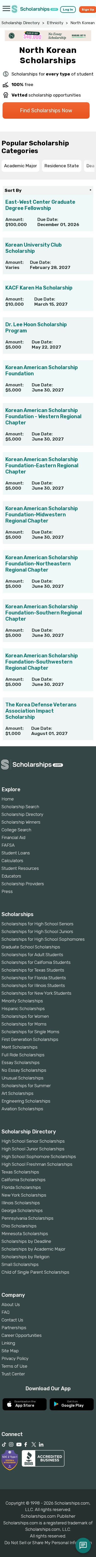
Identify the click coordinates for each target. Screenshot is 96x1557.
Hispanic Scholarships (23, 1008)
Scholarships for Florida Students (34, 977)
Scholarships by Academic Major (33, 1249)
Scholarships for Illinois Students (33, 985)
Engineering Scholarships (26, 1101)
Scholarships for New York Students (36, 993)
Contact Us (12, 1319)
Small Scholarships (20, 1264)
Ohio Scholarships (19, 1225)
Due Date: (47, 219)
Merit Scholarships (20, 1047)
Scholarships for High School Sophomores (43, 939)
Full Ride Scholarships (23, 1054)
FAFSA (8, 845)
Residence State (62, 165)
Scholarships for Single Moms (30, 1031)
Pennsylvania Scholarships (28, 1218)
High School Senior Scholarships (33, 1141)
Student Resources (20, 868)
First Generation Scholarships (30, 1039)
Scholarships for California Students (36, 962)
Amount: (14, 219)
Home (8, 798)
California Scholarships (24, 1179)
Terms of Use (14, 1366)
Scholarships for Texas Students (33, 970)
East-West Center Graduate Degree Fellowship (40, 205)
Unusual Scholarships (23, 1077)
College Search (16, 829)
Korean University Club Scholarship (33, 248)
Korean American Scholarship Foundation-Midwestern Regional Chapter (41, 514)
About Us (11, 1304)
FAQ (5, 1312)
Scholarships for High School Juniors (37, 931)
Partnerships (14, 1327)
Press (7, 891)
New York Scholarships (24, 1195)
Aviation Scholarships (22, 1108)
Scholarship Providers (23, 883)
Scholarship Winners (21, 822)
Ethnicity (55, 23)
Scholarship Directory (21, 23)
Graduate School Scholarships (31, 946)
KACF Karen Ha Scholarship (38, 288)
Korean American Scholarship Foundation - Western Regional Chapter (43, 416)
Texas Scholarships (20, 1171)
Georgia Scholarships (22, 1210)
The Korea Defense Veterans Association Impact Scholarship (41, 711)
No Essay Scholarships (24, 1070)
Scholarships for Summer (26, 1085)
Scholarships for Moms (24, 1024)
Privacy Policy (15, 1358)
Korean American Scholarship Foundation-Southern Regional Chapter (43, 612)
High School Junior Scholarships (33, 1148)
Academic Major (20, 165)
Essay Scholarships (21, 1062)
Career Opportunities (22, 1335)
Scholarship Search (20, 806)
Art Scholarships (18, 1093)
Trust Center (13, 1373)
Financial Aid (13, 837)
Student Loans (16, 852)
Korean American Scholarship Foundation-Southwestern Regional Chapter (41, 661)
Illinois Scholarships (21, 1202)
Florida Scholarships (21, 1187)
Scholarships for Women (25, 1016)
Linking (8, 1343)
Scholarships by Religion (25, 1256)
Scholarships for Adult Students (32, 954)
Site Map (10, 1350)
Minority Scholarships (22, 1000)
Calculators (12, 860)
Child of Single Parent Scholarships (35, 1272)
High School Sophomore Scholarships (39, 1156)
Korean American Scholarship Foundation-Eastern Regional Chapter (41, 465)
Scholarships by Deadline (26, 1241)
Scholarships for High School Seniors (37, 923)
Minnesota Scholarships (25, 1233)
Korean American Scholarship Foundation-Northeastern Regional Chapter (41, 563)
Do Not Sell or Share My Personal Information (48, 1542)
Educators (11, 876)
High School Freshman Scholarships (37, 1164)
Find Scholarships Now (46, 110)
